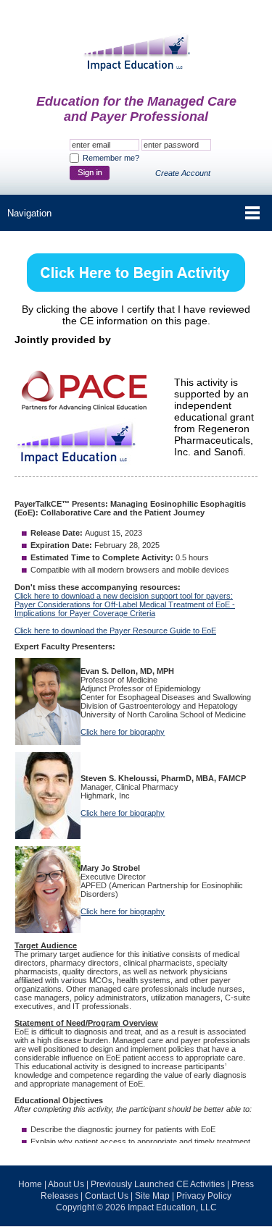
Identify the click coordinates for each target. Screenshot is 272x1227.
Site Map (152, 1196)
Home (30, 1184)
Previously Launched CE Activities (158, 1184)
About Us (66, 1184)
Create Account (182, 173)
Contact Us (106, 1196)
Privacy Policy (203, 1196)
